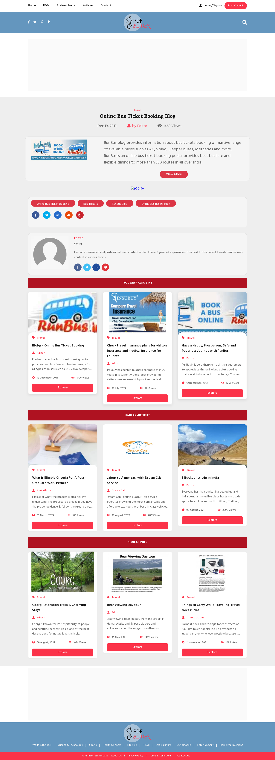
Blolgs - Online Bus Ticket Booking (58, 345)
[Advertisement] (137, 65)
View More (174, 174)
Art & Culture (163, 745)
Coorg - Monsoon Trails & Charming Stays (59, 607)
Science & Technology (70, 745)
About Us (116, 756)
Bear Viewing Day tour (124, 605)
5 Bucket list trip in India (200, 478)
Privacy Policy (135, 756)
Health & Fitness (112, 745)
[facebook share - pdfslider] (35, 215)
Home (32, 5)
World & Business (41, 745)
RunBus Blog (119, 204)
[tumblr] (49, 22)
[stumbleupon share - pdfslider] (69, 215)
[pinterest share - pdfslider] (80, 215)
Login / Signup (213, 5)
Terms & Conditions (160, 756)
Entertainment (205, 745)
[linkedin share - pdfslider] (58, 215)
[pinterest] (42, 22)
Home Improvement (231, 745)
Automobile (184, 745)
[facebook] (29, 26)
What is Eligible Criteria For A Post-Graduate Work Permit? (59, 480)
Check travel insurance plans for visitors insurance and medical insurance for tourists (137, 351)
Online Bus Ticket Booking (53, 204)
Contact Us (183, 756)
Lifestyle (132, 745)
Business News (66, 5)
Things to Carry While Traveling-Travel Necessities (211, 607)
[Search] (244, 22)
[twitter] (34, 22)
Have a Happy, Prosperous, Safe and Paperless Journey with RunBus (209, 348)
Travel (137, 110)
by (139, 126)
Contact (105, 5)
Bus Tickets (90, 204)
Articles (88, 5)
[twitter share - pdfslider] (47, 215)
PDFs (46, 5)
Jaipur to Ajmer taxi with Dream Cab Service (134, 480)
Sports (93, 745)
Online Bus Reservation (156, 204)
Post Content (235, 5)
